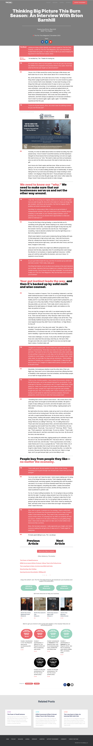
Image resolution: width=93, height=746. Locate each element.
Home (7, 739)
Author (9, 711)
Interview (37, 683)
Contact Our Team (73, 739)
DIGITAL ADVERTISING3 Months (40, 633)
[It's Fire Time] (9, 2)
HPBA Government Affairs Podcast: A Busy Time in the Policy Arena (40, 563)
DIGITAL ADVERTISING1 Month (26, 633)
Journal (62, 2)
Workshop (34, 739)
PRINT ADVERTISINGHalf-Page (40, 662)
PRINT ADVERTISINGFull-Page (53, 662)
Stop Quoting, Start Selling (28, 569)
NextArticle (60, 542)
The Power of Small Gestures (29, 560)
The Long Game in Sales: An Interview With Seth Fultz (36, 566)
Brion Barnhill (29, 683)
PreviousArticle (33, 542)
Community (63, 739)
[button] (46, 551)
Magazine (55, 2)
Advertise (68, 2)
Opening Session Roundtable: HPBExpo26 (33, 572)
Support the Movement (79, 2)
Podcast (48, 2)
